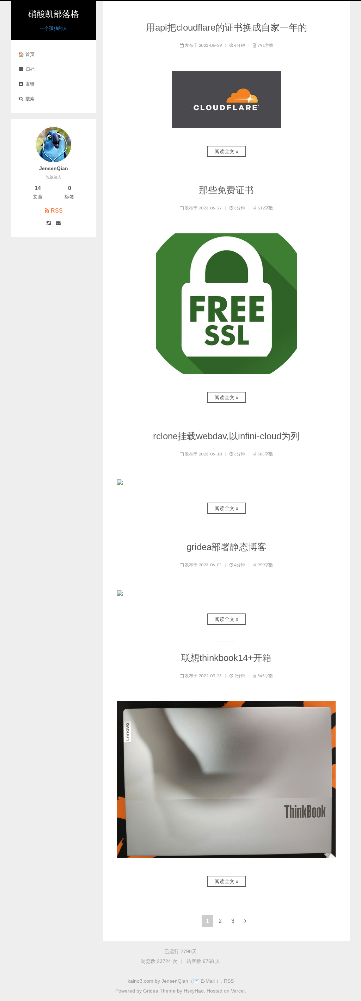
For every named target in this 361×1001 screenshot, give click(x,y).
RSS (57, 211)
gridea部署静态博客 (226, 547)
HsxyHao (194, 991)
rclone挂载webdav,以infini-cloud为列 (226, 436)
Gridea (150, 991)
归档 (29, 69)
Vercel (238, 991)
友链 (29, 84)
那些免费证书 (226, 190)
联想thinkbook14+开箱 (226, 658)
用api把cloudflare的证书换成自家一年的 (226, 27)
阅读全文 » (226, 151)
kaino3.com (140, 981)
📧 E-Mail (204, 981)
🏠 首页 (26, 54)
